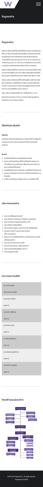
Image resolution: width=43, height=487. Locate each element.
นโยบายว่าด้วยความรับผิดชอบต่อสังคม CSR (17, 222)
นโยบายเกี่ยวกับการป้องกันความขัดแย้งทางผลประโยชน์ (20, 219)
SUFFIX (25, 479)
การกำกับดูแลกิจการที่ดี (11, 252)
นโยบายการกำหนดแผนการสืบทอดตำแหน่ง (16, 246)
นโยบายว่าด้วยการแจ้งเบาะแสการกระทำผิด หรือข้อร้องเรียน (21, 228)
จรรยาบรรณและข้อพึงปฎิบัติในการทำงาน (16, 249)
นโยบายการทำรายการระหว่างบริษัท (14, 243)
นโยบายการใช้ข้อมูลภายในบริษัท (13, 216)
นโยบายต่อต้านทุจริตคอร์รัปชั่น (13, 225)
